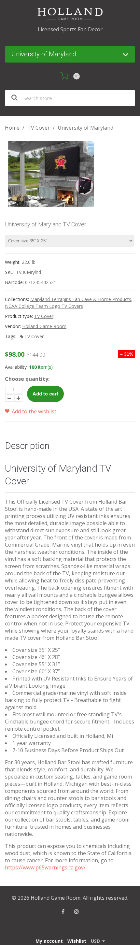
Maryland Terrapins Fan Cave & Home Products (80, 299)
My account (49, 941)
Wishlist (76, 941)
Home (12, 127)
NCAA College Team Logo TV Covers (44, 306)
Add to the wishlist (33, 411)
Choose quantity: (27, 378)
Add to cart (45, 394)
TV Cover (38, 127)
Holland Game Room (44, 326)
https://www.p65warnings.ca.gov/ (45, 867)
